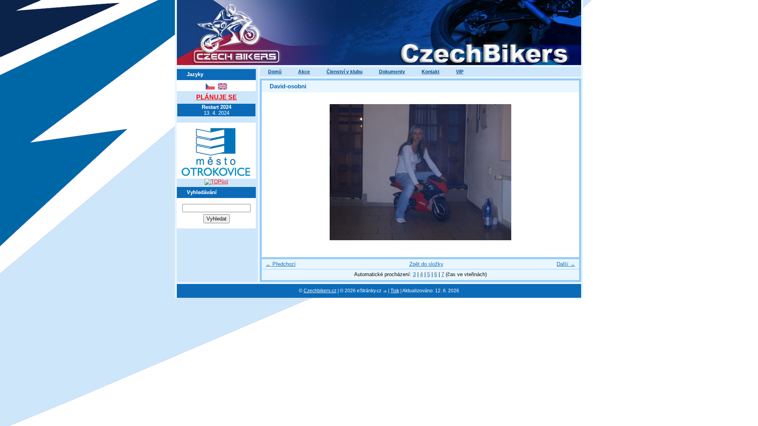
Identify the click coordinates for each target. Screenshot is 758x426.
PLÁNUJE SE (216, 97)
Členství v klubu (344, 72)
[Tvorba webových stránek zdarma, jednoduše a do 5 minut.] (385, 291)
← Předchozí (281, 264)
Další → (566, 264)
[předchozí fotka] (274, 172)
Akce (304, 72)
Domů (274, 72)
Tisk (394, 290)
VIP (459, 72)
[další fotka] (566, 172)
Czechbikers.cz (320, 290)
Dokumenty (392, 72)
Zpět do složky (426, 264)
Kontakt (430, 72)
